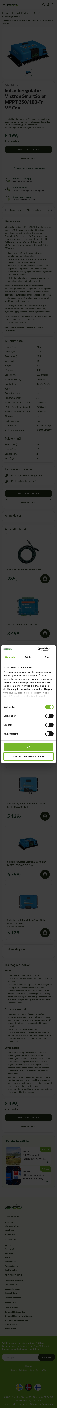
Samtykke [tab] (10, 657)
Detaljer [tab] (29, 657)
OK (28, 747)
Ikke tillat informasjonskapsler (28, 756)
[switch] (49, 716)
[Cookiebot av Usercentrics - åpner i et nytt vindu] (41, 649)
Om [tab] (47, 657)
